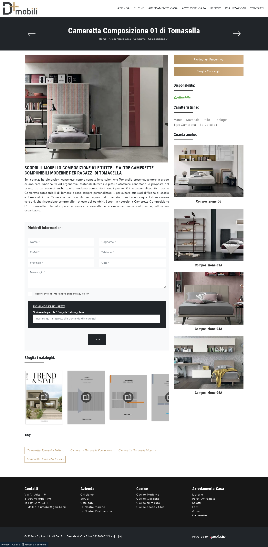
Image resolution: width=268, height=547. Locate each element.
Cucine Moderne (147, 495)
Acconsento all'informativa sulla (62, 294)
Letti (195, 507)
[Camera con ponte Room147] (31, 34)
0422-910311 (39, 503)
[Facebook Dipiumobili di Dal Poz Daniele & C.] (115, 536)
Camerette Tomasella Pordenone (91, 450)
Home (102, 39)
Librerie (197, 495)
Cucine (139, 8)
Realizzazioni (235, 8)
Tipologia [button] (220, 120)
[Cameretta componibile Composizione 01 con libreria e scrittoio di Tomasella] (96, 108)
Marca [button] (178, 120)
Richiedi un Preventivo (209, 59)
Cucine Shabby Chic (150, 507)
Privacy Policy (81, 294)
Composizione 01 (158, 39)
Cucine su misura (148, 503)
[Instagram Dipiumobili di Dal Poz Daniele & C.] (119, 536)
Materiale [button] (193, 120)
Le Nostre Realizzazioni (96, 511)
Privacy (5, 544)
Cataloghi (87, 503)
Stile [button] (207, 120)
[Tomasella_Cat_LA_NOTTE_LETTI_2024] (128, 397)
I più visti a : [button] (208, 125)
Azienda (123, 8)
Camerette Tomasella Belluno (45, 450)
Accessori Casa (194, 8)
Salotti (196, 503)
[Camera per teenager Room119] (236, 34)
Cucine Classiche (148, 499)
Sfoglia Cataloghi (208, 71)
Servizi (84, 499)
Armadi (197, 511)
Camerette (139, 39)
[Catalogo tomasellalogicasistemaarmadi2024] (44, 397)
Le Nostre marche (92, 507)
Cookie (16, 544)
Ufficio (215, 8)
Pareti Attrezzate (204, 499)
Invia (97, 339)
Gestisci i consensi (36, 544)
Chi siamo (87, 495)
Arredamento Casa (163, 8)
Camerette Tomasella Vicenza (137, 450)
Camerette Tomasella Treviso (45, 459)
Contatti (257, 8)
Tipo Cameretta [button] (185, 125)
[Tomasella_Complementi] (86, 397)
